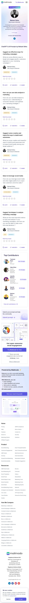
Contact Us (17, 432)
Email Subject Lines (5, 479)
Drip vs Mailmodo (5, 532)
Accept (20, 599)
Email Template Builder (20, 447)
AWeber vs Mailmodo (6, 537)
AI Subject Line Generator (7, 490)
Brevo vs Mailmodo (5, 519)
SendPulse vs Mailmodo (7, 529)
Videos (16, 474)
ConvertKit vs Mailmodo (7, 545)
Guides (3, 498)
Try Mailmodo (19, 2)
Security (17, 434)
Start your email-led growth (14, 394)
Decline (8, 599)
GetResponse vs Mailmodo (7, 535)
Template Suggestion (20, 461)
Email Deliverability (5, 461)
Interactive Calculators (20, 490)
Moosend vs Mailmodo (6, 527)
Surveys (3, 455)
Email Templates (5, 474)
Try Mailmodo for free (14, 350)
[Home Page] (6, 2)
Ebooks (17, 468)
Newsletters (18, 476)
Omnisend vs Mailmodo (7, 521)
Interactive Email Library (20, 495)
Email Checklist (4, 482)
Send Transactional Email (21, 450)
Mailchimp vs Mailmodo (6, 505)
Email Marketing (5, 447)
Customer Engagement (6, 450)
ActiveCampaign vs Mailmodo (8, 508)
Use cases (3, 492)
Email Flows (4, 476)
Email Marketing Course (6, 487)
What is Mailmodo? (14, 361)
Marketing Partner (5, 437)
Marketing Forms (19, 482)
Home (3, 423)
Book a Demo (18, 429)
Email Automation (19, 455)
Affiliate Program (5, 440)
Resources (5, 465)
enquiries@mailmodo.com (14, 579)
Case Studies (4, 495)
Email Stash (4, 484)
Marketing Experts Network (19, 486)
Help (2, 429)
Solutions (17, 437)
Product (4, 444)
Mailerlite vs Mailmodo (6, 516)
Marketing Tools (19, 479)
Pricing (3, 426)
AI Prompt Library (19, 492)
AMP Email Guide (5, 468)
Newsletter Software (20, 458)
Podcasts (17, 471)
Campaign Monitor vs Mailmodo (8, 540)
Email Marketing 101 (5, 471)
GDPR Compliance (19, 426)
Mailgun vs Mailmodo (6, 543)
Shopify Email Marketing (7, 458)
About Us (3, 434)
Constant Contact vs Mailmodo (8, 511)
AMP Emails (4, 453)
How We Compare (7, 502)
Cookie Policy (12, 595)
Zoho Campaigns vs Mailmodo (8, 524)
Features (3, 432)
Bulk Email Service (19, 453)
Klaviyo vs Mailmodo (6, 513)
